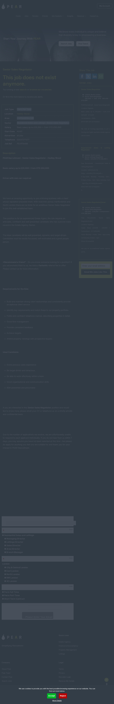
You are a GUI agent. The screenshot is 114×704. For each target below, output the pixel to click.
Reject (63, 696)
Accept (51, 696)
